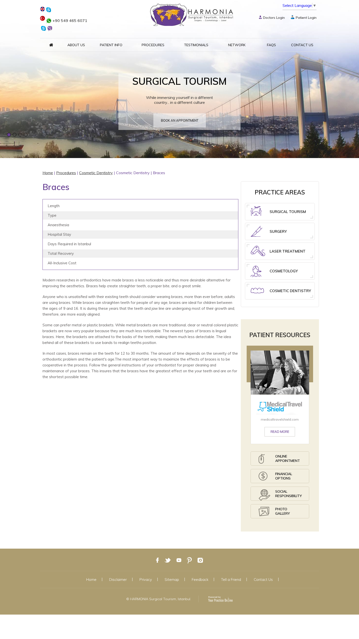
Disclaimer (118, 579)
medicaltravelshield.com (280, 419)
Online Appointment (287, 458)
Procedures (153, 45)
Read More (280, 432)
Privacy (145, 579)
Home (47, 172)
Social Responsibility (288, 493)
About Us (76, 45)
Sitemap (172, 579)
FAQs (271, 45)
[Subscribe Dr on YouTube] (178, 560)
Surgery (278, 231)
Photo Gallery (282, 511)
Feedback (200, 579)
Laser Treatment (288, 251)
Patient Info (111, 45)
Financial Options (283, 476)
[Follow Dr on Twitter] (167, 560)
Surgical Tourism (288, 211)
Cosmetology (284, 271)
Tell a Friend (231, 579)
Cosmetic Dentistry (96, 172)
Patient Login (306, 17)
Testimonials (196, 45)
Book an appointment (179, 120)
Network (236, 45)
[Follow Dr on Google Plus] (189, 560)
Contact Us (302, 45)
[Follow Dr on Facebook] (157, 560)
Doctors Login (274, 17)
